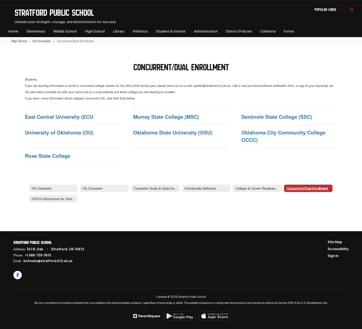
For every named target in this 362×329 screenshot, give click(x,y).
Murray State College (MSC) (166, 116)
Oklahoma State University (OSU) (172, 132)
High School (19, 41)
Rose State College (47, 155)
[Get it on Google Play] (180, 316)
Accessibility (338, 249)
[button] (327, 9)
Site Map (335, 242)
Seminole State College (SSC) (276, 116)
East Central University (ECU (59, 116)
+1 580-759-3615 (38, 255)
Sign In (333, 255)
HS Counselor (41, 41)
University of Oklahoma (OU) (59, 132)
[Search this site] (351, 10)
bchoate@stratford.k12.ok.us (47, 260)
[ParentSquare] (146, 316)
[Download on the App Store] (214, 316)
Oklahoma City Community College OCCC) (283, 136)
